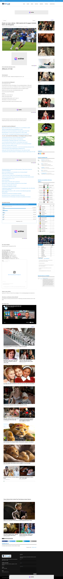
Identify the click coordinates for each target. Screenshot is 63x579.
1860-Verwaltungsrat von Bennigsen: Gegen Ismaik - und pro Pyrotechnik (14, 140)
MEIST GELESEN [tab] (40, 258)
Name (20, 559)
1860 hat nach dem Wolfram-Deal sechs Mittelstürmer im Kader (12, 129)
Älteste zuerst (34, 547)
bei (47, 160)
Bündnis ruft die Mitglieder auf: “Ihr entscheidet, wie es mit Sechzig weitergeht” (14, 172)
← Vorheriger (4, 20)
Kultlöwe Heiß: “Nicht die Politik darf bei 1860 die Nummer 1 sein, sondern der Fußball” (16, 150)
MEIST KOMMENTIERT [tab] (46, 258)
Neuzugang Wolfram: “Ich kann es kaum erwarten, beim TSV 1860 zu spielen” (14, 132)
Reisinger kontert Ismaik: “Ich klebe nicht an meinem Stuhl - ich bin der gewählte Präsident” (16, 143)
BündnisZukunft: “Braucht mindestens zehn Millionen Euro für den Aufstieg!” (14, 183)
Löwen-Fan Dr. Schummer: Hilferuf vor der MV (9, 145)
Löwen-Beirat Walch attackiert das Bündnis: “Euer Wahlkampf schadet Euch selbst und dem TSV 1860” (18, 151)
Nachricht (21, 566)
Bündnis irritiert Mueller (5, 180)
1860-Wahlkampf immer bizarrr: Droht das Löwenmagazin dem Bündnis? (14, 137)
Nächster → (34, 20)
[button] (5, 541)
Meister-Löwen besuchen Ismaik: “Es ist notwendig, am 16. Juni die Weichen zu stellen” (16, 127)
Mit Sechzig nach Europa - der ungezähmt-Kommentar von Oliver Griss (13, 195)
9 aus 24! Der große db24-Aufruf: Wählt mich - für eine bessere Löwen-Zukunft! (14, 142)
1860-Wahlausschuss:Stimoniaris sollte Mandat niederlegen (11, 193)
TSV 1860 (6, 538)
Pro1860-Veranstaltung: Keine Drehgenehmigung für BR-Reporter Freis (13, 148)
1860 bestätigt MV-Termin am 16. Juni (8, 178)
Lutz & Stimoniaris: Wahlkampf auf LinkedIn (9, 186)
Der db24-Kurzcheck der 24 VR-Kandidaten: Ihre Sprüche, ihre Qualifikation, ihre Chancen (16, 196)
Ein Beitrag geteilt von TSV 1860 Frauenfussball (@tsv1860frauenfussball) (14, 286)
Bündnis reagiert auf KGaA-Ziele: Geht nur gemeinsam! (11, 181)
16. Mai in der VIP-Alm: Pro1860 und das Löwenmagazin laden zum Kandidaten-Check (16, 175)
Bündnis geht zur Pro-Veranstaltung (7, 173)
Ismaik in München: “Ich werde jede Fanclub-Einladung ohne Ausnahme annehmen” (15, 134)
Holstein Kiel (10, 538)
